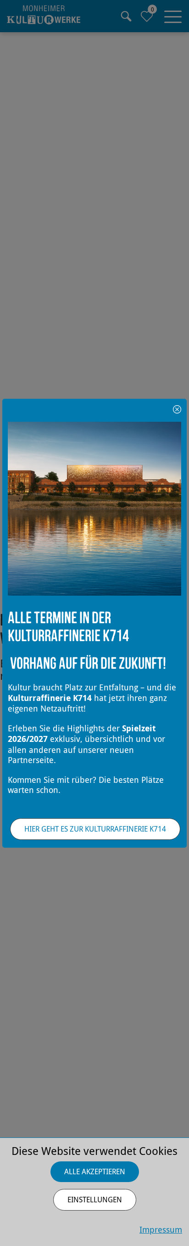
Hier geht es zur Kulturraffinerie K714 (95, 829)
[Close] (177, 408)
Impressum (160, 1229)
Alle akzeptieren (94, 1171)
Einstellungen (94, 1199)
